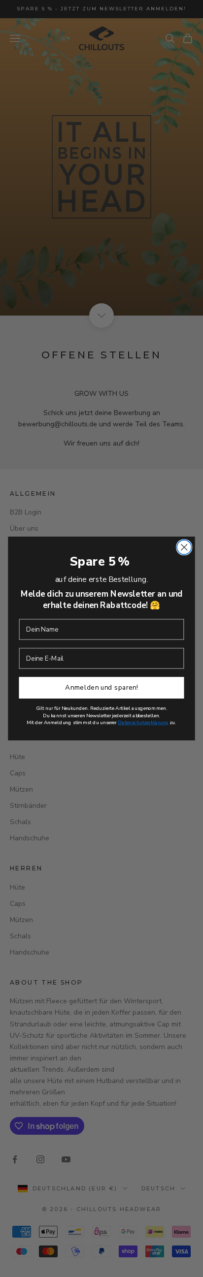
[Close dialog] (184, 547)
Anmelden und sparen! (101, 687)
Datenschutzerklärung (143, 722)
